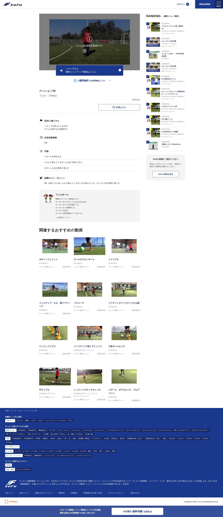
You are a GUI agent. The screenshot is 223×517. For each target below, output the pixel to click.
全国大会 (114, 438)
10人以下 (172, 438)
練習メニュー (10, 430)
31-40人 (197, 438)
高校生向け (42, 430)
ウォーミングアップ (133, 430)
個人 (164, 438)
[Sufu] (11, 4)
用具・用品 (10, 469)
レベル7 (66, 451)
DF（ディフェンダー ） (201, 430)
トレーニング (50, 421)
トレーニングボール (23, 469)
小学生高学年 (28, 438)
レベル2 (26, 451)
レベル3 (34, 451)
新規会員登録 (204, 4)
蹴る (114, 451)
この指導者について (62, 217)
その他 (106, 438)
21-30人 (189, 438)
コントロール (87, 430)
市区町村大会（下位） (153, 438)
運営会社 (61, 493)
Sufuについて (24, 493)
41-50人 (205, 438)
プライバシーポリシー (116, 493)
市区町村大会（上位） (135, 438)
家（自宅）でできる (58, 434)
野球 (27, 421)
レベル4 (42, 451)
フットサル (61, 421)
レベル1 (18, 451)
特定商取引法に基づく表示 (92, 493)
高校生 (45, 438)
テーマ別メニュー (12, 447)
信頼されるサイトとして (43, 493)
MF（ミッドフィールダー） (15, 434)
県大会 (122, 438)
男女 (74, 438)
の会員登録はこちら (91, 80)
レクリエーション (165, 430)
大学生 (52, 438)
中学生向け (32, 430)
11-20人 (181, 438)
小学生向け (53, 96)
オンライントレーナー (14, 455)
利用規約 (74, 493)
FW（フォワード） (34, 434)
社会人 (59, 438)
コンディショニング (149, 430)
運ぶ (101, 451)
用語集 (8, 465)
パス (59, 430)
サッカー (43, 96)
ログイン (181, 4)
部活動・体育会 (84, 438)
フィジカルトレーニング (114, 430)
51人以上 (9, 442)
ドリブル (52, 430)
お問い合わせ (135, 493)
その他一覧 (89, 434)
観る (89, 451)
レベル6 (58, 451)
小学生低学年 (16, 438)
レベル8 (74, 451)
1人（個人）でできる (74, 434)
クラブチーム (96, 438)
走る (95, 451)
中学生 (38, 438)
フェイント (76, 430)
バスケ (33, 421)
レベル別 (9, 451)
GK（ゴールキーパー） (182, 430)
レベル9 (83, 451)
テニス (70, 421)
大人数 (46, 434)
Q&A (7, 438)
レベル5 (50, 451)
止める (107, 451)
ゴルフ (40, 421)
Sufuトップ (9, 411)
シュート (66, 430)
